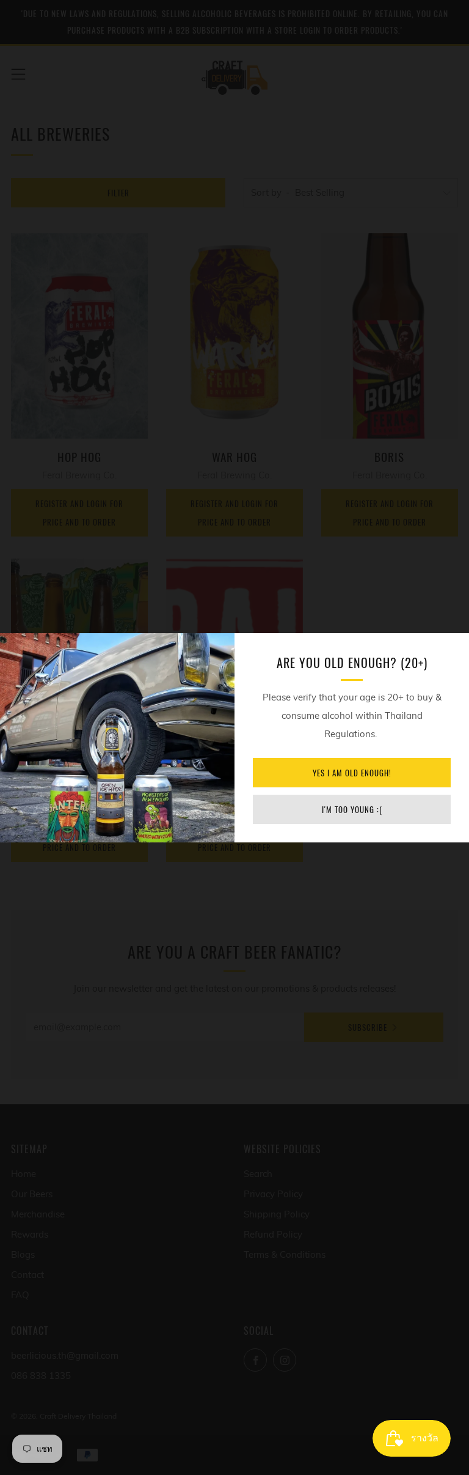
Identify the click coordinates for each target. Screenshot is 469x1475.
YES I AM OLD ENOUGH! (352, 773)
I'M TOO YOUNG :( (352, 809)
